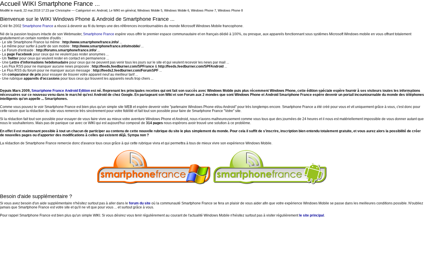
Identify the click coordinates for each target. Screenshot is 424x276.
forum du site (140, 203)
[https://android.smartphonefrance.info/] (270, 183)
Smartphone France (37, 26)
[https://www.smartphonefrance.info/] (154, 183)
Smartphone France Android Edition (60, 91)
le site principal (311, 215)
